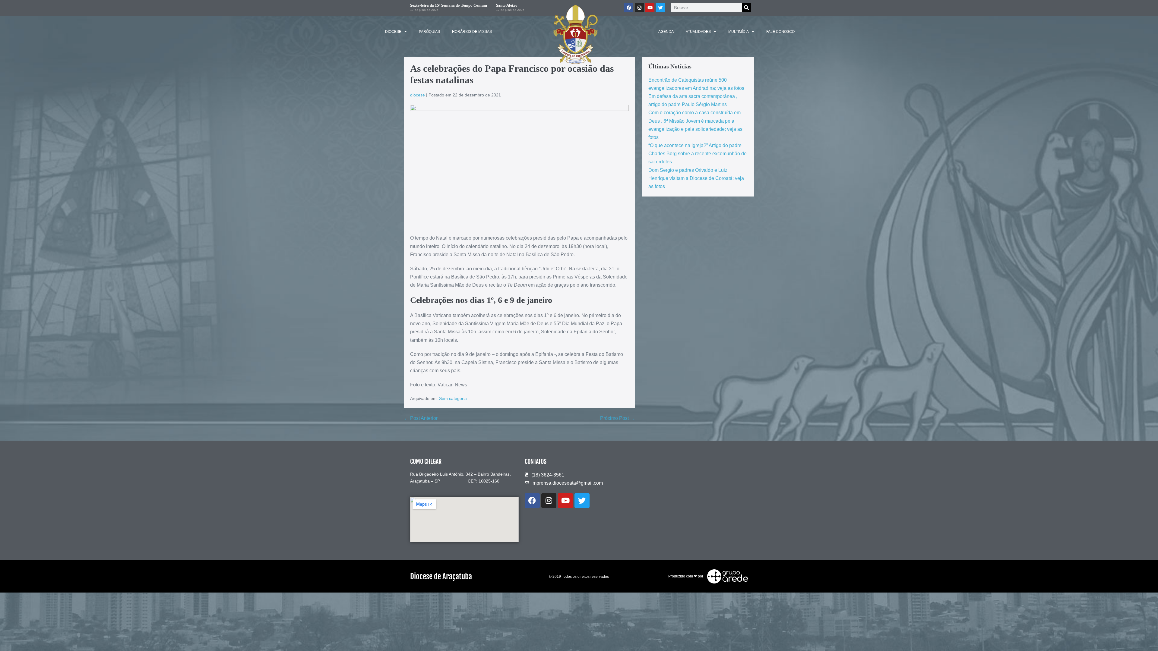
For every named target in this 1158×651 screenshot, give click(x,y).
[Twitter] (660, 7)
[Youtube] (565, 500)
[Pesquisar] (746, 7)
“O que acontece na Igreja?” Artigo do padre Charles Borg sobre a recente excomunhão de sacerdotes (697, 153)
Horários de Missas (472, 32)
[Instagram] (548, 500)
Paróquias (429, 32)
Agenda (666, 32)
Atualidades (698, 32)
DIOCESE (393, 32)
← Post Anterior (421, 418)
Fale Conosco (780, 32)
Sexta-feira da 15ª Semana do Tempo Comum (448, 5)
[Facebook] (532, 500)
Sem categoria (453, 398)
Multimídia (738, 32)
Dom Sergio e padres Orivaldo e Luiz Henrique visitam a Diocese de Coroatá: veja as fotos (696, 178)
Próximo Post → (617, 418)
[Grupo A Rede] (726, 576)
